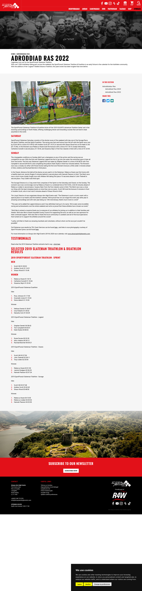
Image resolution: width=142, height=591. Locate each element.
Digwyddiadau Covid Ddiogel (49, 487)
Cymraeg (137, 9)
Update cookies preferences (49, 494)
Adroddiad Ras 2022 (113, 92)
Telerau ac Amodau (46, 485)
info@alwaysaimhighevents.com (21, 500)
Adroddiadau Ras (23, 54)
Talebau (122, 9)
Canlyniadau (94, 9)
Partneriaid (112, 9)
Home (13, 54)
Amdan (84, 9)
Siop (129, 9)
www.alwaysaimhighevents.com (79, 234)
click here (57, 244)
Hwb (103, 9)
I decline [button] (88, 584)
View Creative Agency (125, 509)
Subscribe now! (71, 471)
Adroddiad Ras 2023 (113, 89)
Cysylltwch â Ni (45, 489)
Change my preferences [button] (102, 584)
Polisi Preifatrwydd (46, 491)
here (56, 227)
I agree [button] (79, 584)
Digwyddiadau (74, 9)
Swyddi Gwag (45, 492)
